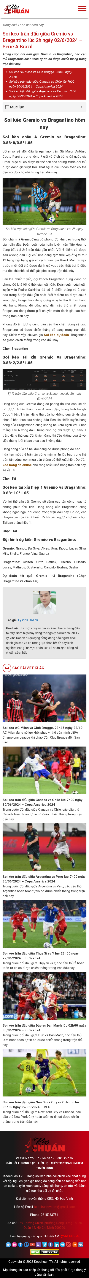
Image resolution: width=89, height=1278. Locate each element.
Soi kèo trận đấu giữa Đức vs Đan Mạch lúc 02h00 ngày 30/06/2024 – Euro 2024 (44, 1028)
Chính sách (46, 1158)
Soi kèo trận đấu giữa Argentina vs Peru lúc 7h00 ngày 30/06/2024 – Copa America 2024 (44, 879)
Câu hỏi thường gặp (20, 1163)
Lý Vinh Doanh (28, 620)
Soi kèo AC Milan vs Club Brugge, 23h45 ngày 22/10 (43, 728)
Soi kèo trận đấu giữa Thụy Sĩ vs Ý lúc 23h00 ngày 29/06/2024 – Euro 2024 (41, 956)
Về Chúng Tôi (25, 1158)
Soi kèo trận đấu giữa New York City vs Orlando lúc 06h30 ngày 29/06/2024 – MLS (41, 1104)
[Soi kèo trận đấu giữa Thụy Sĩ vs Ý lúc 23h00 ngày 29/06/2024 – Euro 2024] (44, 924)
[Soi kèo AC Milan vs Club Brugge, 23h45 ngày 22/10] (44, 698)
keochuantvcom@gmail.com (54, 1207)
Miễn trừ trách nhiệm (67, 1163)
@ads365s (70, 1236)
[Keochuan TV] (30, 9)
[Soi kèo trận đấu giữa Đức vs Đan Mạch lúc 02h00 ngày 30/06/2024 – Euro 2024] (44, 996)
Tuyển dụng (44, 1168)
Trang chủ (10, 25)
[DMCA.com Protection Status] (44, 1252)
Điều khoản (65, 1158)
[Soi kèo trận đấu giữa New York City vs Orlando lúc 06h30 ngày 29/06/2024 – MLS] (44, 1072)
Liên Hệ (43, 1163)
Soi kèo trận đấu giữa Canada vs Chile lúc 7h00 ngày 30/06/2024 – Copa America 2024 (43, 802)
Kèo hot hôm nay (32, 25)
